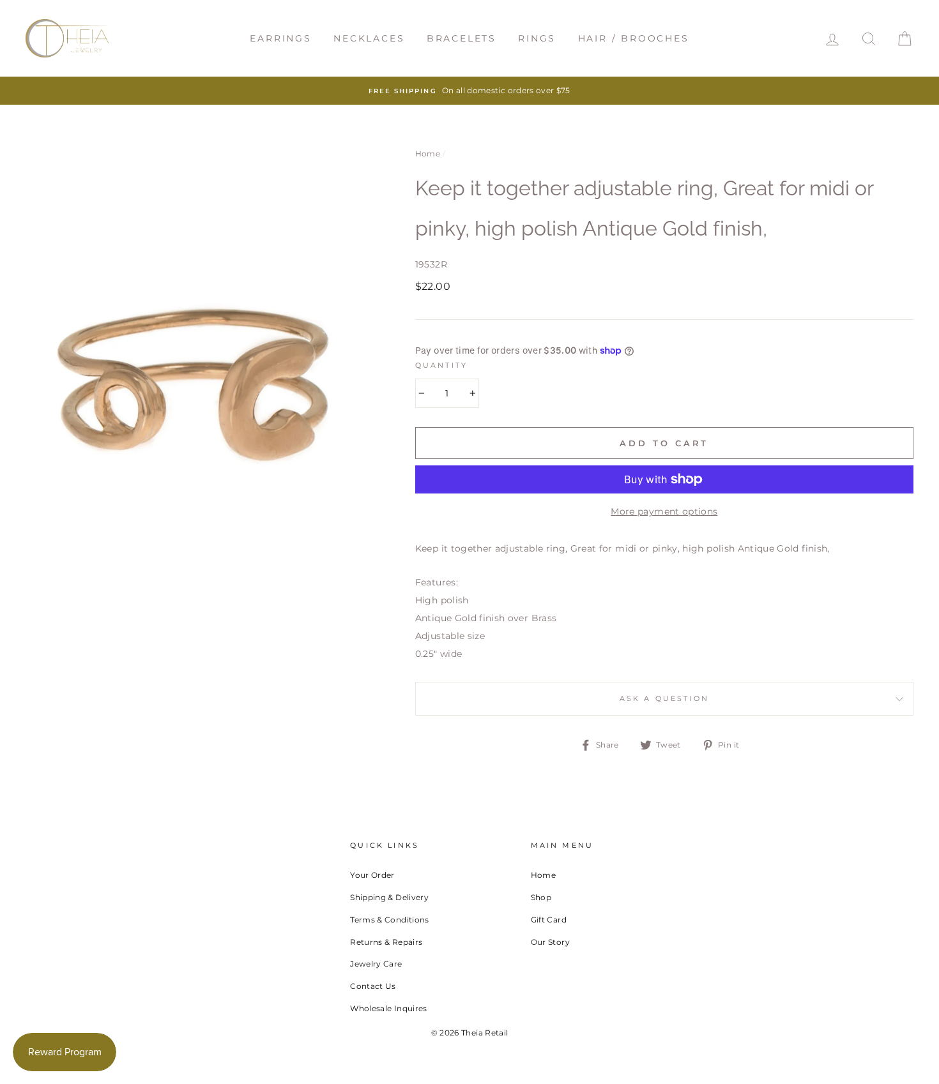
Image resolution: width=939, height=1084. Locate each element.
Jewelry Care (376, 963)
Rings (537, 38)
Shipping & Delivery (389, 897)
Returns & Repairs (386, 942)
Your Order (372, 875)
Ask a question (664, 699)
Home (427, 153)
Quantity (441, 365)
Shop (541, 897)
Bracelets (461, 38)
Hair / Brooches (633, 38)
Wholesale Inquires (388, 1008)
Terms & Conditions (389, 919)
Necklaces (368, 38)
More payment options (664, 511)
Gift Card (549, 919)
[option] (469, 90)
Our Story (550, 942)
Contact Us (373, 986)
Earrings (280, 38)
